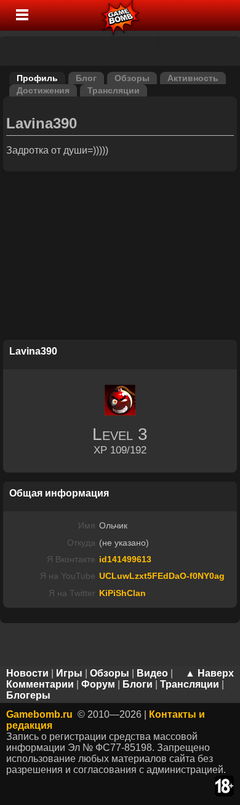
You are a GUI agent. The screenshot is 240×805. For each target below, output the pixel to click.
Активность (192, 78)
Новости (27, 673)
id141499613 (125, 559)
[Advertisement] (120, 257)
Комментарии (40, 684)
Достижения (43, 90)
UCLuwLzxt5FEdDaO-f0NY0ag (162, 576)
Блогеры (28, 695)
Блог (86, 78)
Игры (69, 673)
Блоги (137, 684)
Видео (152, 673)
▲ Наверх (209, 673)
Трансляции (113, 90)
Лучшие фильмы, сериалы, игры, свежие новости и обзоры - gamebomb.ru (121, 15)
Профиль (37, 78)
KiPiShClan (122, 593)
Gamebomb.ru (39, 714)
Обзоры (132, 78)
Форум (98, 684)
